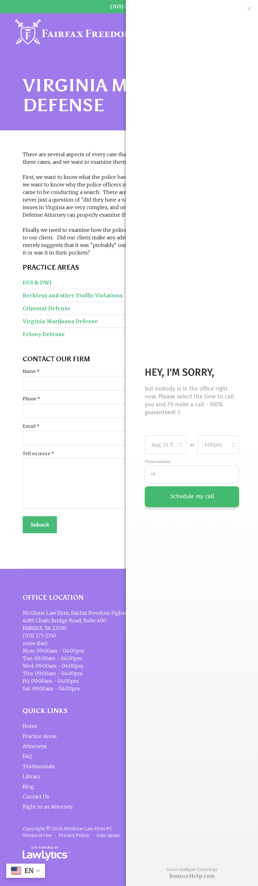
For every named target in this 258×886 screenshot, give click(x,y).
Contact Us (36, 796)
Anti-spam (108, 835)
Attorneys (35, 746)
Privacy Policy (74, 835)
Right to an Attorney (48, 806)
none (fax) (35, 643)
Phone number (158, 462)
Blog (28, 786)
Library (31, 776)
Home (30, 726)
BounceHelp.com (192, 876)
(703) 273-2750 (39, 635)
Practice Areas (51, 267)
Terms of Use (37, 835)
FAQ (27, 756)
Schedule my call (192, 496)
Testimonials (39, 766)
